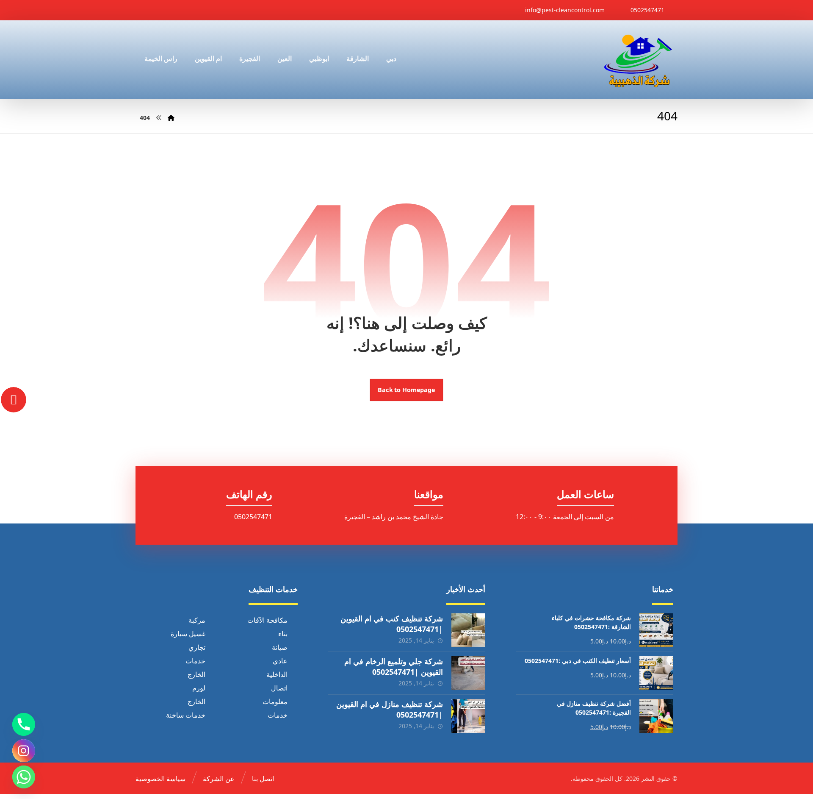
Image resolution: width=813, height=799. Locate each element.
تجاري (196, 647)
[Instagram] (23, 750)
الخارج (196, 674)
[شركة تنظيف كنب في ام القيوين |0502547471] (468, 630)
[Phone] (23, 724)
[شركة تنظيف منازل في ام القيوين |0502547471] (468, 716)
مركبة (196, 620)
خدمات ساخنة (185, 715)
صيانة (280, 647)
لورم (198, 688)
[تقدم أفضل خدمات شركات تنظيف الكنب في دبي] (638, 59)
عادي (280, 660)
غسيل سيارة (188, 633)
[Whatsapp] (23, 777)
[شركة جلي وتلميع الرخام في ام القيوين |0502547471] (468, 673)
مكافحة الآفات (267, 620)
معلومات (275, 701)
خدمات (195, 660)
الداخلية (277, 674)
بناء (283, 633)
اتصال (279, 688)
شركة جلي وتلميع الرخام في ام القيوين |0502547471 (393, 666)
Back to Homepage (406, 390)
